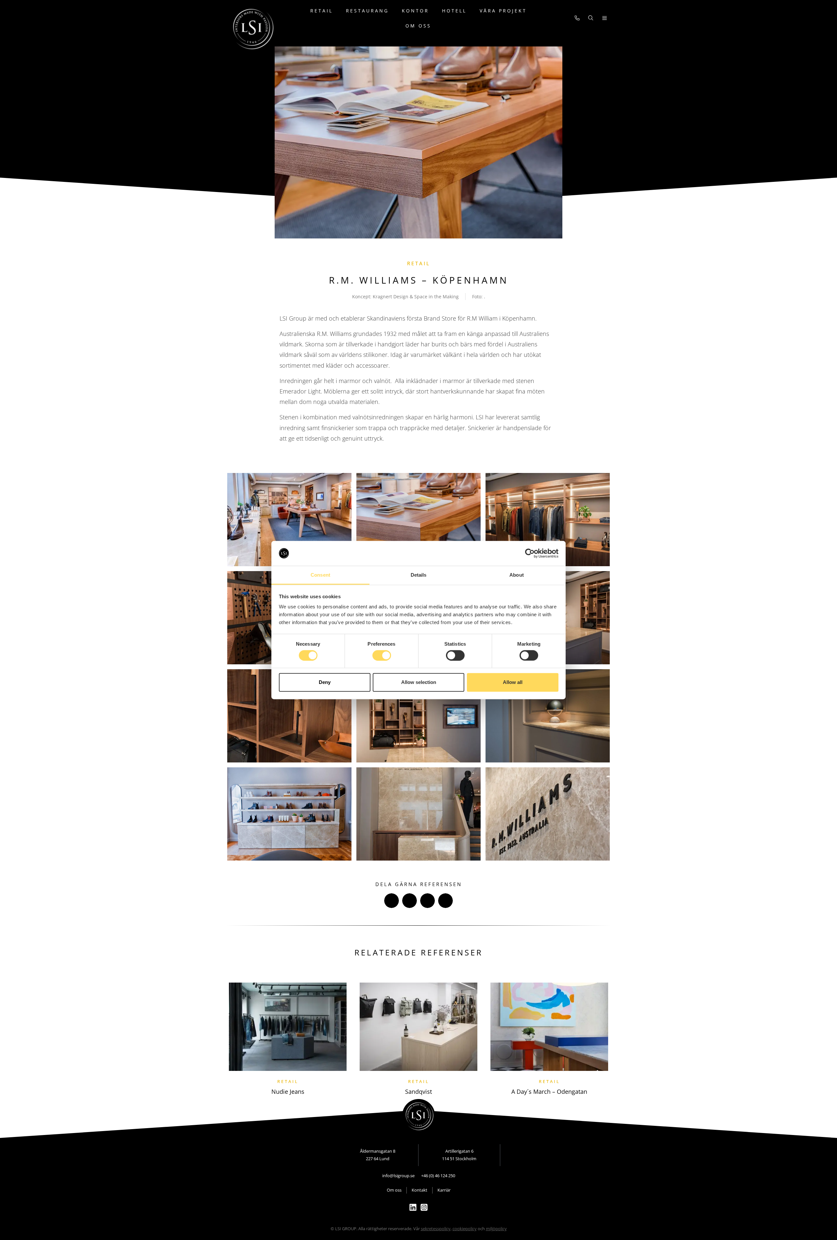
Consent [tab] (320, 575)
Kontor (415, 11)
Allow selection (418, 682)
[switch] (381, 655)
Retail (321, 11)
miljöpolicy (496, 1228)
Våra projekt (503, 11)
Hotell (454, 11)
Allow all (512, 682)
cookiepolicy (465, 1228)
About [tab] (516, 575)
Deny (325, 682)
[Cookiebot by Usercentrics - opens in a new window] (529, 553)
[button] (391, 900)
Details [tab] (419, 575)
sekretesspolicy (436, 1228)
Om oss (418, 26)
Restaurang (367, 11)
